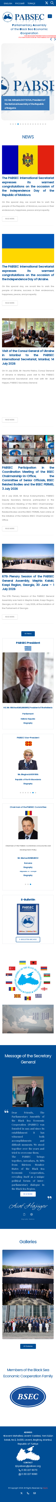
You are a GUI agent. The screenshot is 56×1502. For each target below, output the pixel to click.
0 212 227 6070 (29, 1470)
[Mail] (34, 1494)
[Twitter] (46, 4)
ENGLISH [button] (8, 3)
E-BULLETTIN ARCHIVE (28, 939)
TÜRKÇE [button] (31, 3)
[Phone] (28, 1494)
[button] (10, 124)
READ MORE (9, 219)
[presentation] (51, 39)
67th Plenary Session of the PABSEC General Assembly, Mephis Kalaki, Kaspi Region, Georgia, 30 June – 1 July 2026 (28, 582)
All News (28, 633)
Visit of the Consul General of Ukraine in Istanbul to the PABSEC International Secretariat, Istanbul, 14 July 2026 (28, 357)
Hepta (45, 1488)
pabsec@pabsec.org (29, 1466)
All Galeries (28, 1346)
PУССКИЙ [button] (19, 3)
